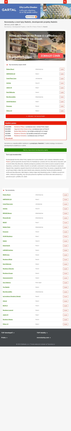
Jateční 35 (9, 94)
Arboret (5, 307)
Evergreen (9, 112)
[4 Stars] (34, 28)
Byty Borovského (10, 103)
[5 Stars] (43, 28)
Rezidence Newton (8, 326)
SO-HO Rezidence (11, 108)
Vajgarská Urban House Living (22, 135)
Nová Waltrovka (10, 99)
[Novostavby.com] (35, 1)
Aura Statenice (7, 289)
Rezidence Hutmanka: (20, 142)
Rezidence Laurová (8, 317)
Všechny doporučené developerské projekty (35, 156)
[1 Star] (8, 28)
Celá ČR (29, 33)
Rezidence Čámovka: (20, 140)
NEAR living (6, 261)
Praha (34, 33)
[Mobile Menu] (6, 2)
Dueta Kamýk (6, 252)
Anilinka (8, 89)
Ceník (62, 76)
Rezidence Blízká (7, 266)
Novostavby (7, 33)
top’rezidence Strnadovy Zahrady (12, 303)
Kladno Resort (10, 76)
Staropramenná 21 (8, 284)
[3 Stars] (26, 28)
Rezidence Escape (8, 280)
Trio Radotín (6, 293)
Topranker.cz (51, 351)
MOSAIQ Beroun (7, 220)
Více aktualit (9, 145)
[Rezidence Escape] (35, 38)
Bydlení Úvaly (6, 233)
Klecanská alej (7, 224)
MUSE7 (5, 229)
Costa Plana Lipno (11, 85)
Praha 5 (39, 33)
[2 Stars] (17, 28)
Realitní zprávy (10, 130)
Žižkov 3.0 (9, 117)
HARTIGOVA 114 (10, 80)
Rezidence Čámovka (8, 275)
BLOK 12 (5, 312)
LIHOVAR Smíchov (8, 257)
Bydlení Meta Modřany (20, 138)
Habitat (5, 247)
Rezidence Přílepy (19, 133)
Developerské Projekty (19, 33)
